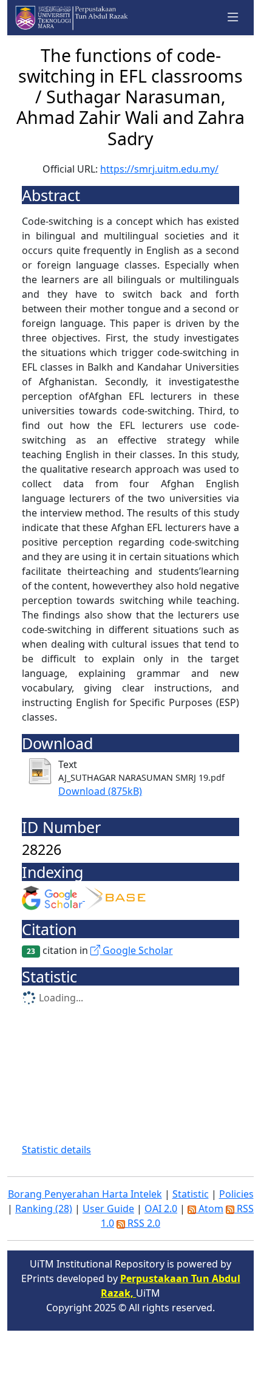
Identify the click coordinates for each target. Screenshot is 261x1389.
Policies (236, 1194)
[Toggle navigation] (233, 17)
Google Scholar (136, 950)
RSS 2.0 (142, 1223)
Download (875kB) (100, 791)
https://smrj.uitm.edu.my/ (159, 169)
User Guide (108, 1208)
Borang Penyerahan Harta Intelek (85, 1194)
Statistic (190, 1194)
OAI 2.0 (160, 1208)
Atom (209, 1208)
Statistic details (56, 1149)
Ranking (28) (43, 1208)
